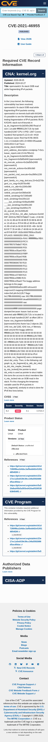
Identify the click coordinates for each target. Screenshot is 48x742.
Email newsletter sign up (24, 651)
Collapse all (39, 55)
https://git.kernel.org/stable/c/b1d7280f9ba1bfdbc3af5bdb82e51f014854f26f (26, 469)
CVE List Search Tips (12, 15)
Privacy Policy (24, 623)
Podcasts (24, 648)
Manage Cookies (24, 629)
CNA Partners (24, 687)
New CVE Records (25, 668)
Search (41, 11)
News (24, 642)
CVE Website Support (23, 693)
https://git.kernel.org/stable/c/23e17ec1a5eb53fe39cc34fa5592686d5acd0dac (25, 479)
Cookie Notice (24, 626)
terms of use (10, 706)
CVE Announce (25, 671)
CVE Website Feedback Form (23, 690)
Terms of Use (24, 617)
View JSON (25, 39)
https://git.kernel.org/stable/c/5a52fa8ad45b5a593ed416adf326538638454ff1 (26, 488)
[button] (44, 3)
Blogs (24, 645)
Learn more (9, 400)
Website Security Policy (24, 620)
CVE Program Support (23, 684)
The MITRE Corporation (18, 719)
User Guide (25, 44)
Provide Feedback (35, 15)
